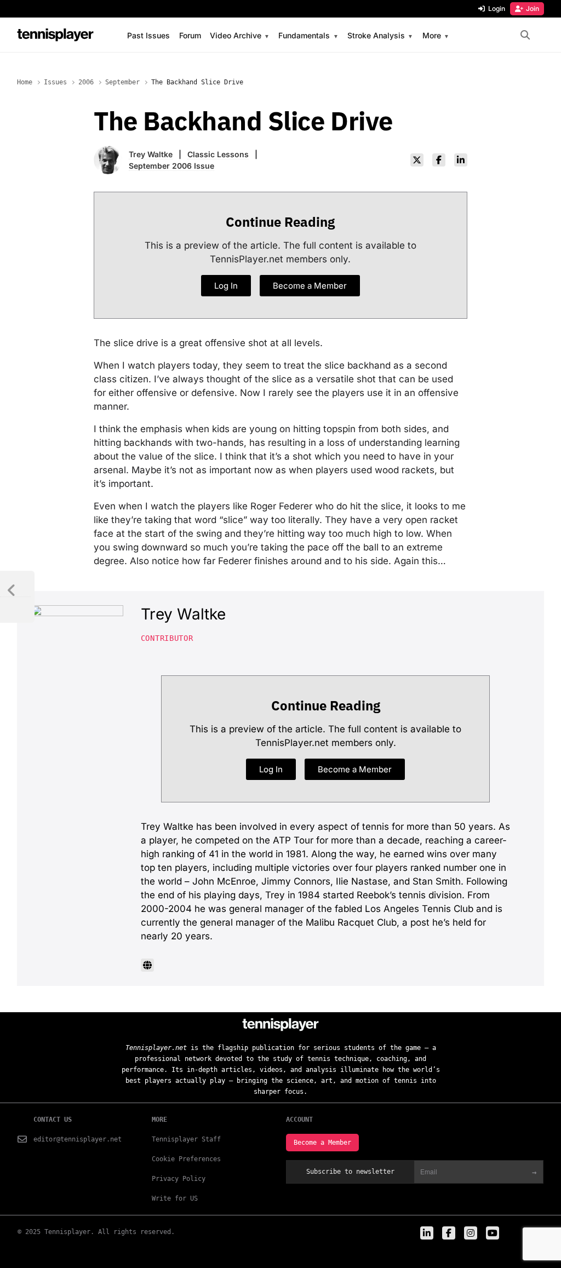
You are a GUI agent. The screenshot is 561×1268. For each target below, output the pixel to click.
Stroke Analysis (376, 36)
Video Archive (235, 36)
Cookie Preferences (186, 1159)
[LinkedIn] (460, 160)
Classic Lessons (218, 154)
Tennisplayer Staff (186, 1139)
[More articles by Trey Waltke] (108, 152)
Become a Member (322, 1142)
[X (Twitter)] (416, 160)
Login (496, 8)
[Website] (147, 965)
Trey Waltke (151, 154)
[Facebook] (438, 160)
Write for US (175, 1198)
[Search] (525, 35)
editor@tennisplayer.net (77, 1139)
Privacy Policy (178, 1179)
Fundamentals (304, 36)
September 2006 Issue (171, 165)
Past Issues (148, 35)
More (431, 36)
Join (532, 8)
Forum (190, 35)
